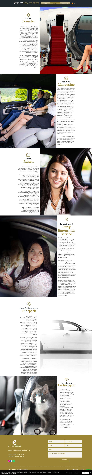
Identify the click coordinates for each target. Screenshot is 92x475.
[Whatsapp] (14, 461)
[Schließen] (90, 472)
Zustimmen (85, 472)
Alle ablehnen (77, 472)
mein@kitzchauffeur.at (18, 456)
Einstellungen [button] (69, 472)
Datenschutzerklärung (13, 473)
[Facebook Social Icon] (11, 461)
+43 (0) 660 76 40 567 (18, 454)
